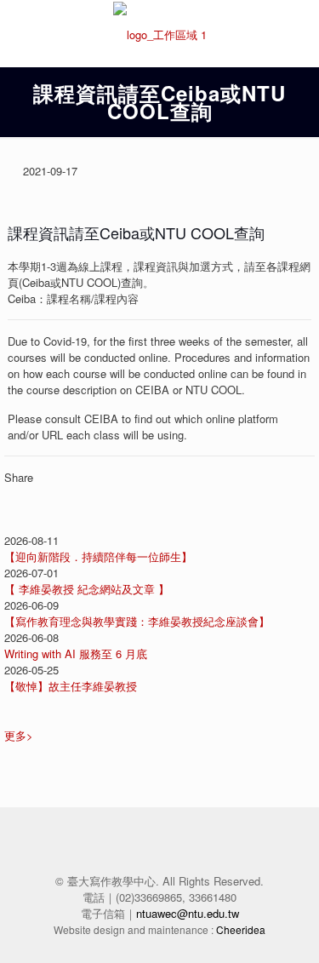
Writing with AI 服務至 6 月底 (75, 653)
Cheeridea (240, 929)
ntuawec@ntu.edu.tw (187, 913)
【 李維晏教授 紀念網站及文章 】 (86, 589)
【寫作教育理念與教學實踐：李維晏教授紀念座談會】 (137, 621)
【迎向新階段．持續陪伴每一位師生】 (98, 556)
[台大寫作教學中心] (159, 33)
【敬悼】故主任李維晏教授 (70, 686)
